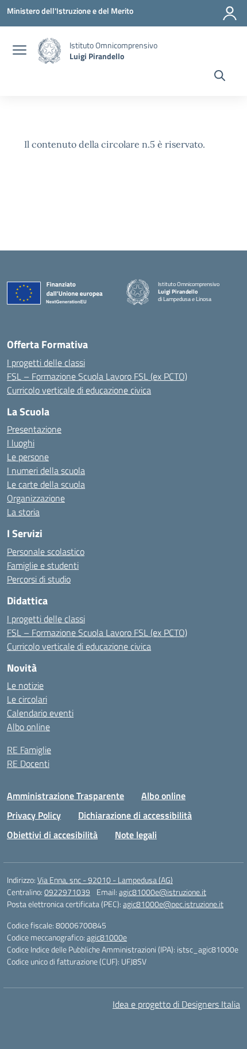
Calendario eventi (40, 713)
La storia (23, 512)
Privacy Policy (34, 815)
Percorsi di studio (39, 579)
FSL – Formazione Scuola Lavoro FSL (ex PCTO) (97, 376)
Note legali (136, 835)
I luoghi (20, 443)
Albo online (28, 727)
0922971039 (67, 892)
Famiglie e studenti (43, 565)
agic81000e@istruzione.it (162, 892)
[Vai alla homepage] (49, 51)
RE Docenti (28, 763)
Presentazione (34, 429)
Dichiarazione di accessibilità (135, 815)
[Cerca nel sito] (220, 77)
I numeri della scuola (46, 470)
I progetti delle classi (46, 362)
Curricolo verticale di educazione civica (79, 390)
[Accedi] (229, 13)
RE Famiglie (29, 750)
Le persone (28, 457)
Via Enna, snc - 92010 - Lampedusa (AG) (105, 880)
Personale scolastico (45, 551)
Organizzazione (36, 498)
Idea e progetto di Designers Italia (176, 1004)
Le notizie (25, 685)
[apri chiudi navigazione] (19, 51)
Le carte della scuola (46, 484)
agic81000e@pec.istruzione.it (173, 904)
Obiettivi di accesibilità (52, 835)
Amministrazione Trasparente (65, 796)
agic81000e (107, 937)
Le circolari (27, 699)
